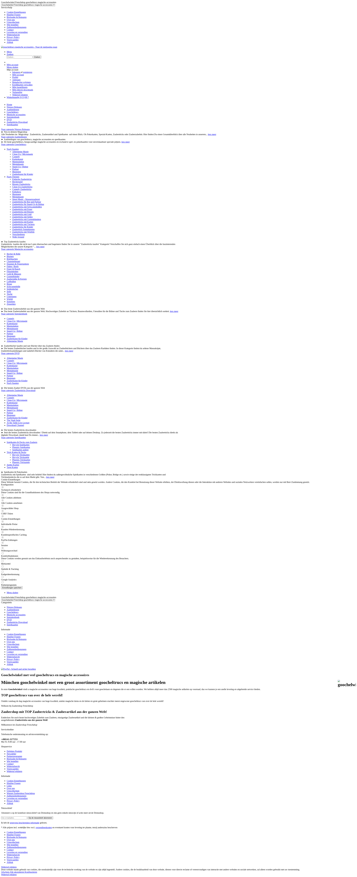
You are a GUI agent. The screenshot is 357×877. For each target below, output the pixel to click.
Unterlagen (11, 296)
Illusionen (16, 172)
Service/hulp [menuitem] (14, 24)
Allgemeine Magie (20, 151)
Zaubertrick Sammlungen (23, 229)
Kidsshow (16, 192)
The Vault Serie (13, 420)
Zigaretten (11, 304)
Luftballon (11, 281)
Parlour (15, 169)
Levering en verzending (17, 32)
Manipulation (18, 161)
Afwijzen (5, 872)
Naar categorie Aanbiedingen (14, 137)
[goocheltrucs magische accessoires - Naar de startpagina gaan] (29, 47)
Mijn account (18, 75)
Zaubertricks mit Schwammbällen (27, 207)
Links (9, 786)
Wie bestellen (12, 25)
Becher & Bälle (13, 254)
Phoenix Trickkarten (21, 460)
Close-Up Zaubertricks (22, 187)
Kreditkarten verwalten (22, 85)
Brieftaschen (12, 259)
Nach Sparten (13, 149)
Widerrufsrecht (13, 35)
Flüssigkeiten (12, 271)
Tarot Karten (12, 467)
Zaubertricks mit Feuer (22, 209)
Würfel (10, 299)
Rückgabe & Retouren (16, 17)
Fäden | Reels (13, 266)
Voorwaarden (13, 40)
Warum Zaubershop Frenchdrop (21, 793)
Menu (9, 52)
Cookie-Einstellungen (16, 12)
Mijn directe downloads (22, 90)
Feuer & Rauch (13, 269)
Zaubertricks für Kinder (22, 227)
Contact (10, 30)
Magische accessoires (16, 615)
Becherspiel (17, 182)
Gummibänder (13, 276)
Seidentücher (12, 289)
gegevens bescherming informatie (24, 823)
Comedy (16, 156)
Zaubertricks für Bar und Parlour (26, 202)
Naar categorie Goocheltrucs (13, 144)
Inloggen (16, 72)
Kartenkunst (17, 159)
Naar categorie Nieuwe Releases (15, 129)
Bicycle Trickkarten (21, 455)
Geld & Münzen (14, 274)
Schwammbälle (13, 286)
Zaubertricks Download (17, 622)
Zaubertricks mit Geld (22, 214)
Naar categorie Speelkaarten (13, 437)
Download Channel (15, 425)
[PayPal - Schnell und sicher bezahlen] (18, 669)
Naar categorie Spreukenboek (14, 314)
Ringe (9, 284)
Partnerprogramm (14, 756)
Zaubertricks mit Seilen (22, 217)
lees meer (212, 134)
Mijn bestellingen (19, 87)
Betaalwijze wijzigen (21, 82)
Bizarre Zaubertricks (21, 184)
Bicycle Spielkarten (20, 445)
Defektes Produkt (14, 751)
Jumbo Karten (13, 465)
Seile (9, 291)
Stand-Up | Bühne (20, 167)
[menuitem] (181, 12)
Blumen (10, 256)
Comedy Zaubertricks (21, 189)
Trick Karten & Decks (16, 452)
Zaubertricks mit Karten (22, 222)
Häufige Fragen (13, 15)
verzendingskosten (44, 827)
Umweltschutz (13, 22)
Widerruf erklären (20, 95)
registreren (27, 72)
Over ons (11, 20)
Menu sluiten (12, 67)
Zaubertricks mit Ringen (23, 212)
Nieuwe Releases (14, 607)
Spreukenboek (13, 617)
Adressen (16, 80)
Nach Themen (13, 177)
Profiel (15, 77)
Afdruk (10, 42)
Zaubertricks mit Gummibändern (26, 219)
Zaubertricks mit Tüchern (23, 224)
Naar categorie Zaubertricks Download (18, 390)
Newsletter (11, 754)
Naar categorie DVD (10, 353)
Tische (9, 294)
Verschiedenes (18, 234)
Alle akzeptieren (17, 872)
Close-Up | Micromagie (22, 154)
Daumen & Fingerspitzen (18, 264)
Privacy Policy (13, 37)
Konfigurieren (31, 872)
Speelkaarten (12, 625)
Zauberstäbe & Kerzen (17, 279)
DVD (9, 620)
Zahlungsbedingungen (16, 27)
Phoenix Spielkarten (21, 447)
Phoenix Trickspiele (21, 462)
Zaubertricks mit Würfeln (23, 232)
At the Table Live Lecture (18, 423)
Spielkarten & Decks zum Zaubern (22, 442)
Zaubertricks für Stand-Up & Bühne (28, 204)
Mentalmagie (18, 164)
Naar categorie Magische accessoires (17, 249)
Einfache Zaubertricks (22, 179)
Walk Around (18, 237)
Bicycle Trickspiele (20, 457)
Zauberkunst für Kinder (22, 174)
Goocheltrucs (12, 612)
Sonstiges (11, 301)
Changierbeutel (13, 261)
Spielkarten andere (20, 450)
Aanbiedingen (13, 610)
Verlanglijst (17, 92)
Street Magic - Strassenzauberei (26, 199)
